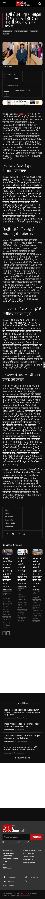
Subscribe (36, 837)
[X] (12, 534)
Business (7, 753)
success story (22, 113)
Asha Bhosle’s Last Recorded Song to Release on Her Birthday (22, 736)
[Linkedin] (4, 882)
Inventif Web (25, 895)
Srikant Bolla (9, 523)
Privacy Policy (27, 842)
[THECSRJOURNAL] (23, 3)
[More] (6, 93)
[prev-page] (4, 633)
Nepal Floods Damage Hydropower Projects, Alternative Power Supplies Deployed (22, 712)
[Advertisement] (22, 670)
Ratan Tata (8, 520)
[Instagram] (26, 877)
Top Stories (34, 31)
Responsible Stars (21, 31)
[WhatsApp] (24, 534)
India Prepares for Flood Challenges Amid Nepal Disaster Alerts (21, 725)
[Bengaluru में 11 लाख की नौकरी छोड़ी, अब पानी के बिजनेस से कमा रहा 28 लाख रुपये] (37, 552)
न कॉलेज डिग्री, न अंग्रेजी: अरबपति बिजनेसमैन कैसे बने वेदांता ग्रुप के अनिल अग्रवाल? (22, 571)
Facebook (11, 877)
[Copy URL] (18, 534)
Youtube (11, 886)
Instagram (34, 877)
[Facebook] (7, 534)
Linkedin (11, 881)
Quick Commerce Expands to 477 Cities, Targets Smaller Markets (21, 748)
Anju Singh (16, 77)
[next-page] (8, 633)
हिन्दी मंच (6, 34)
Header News (7, 31)
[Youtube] (4, 886)
